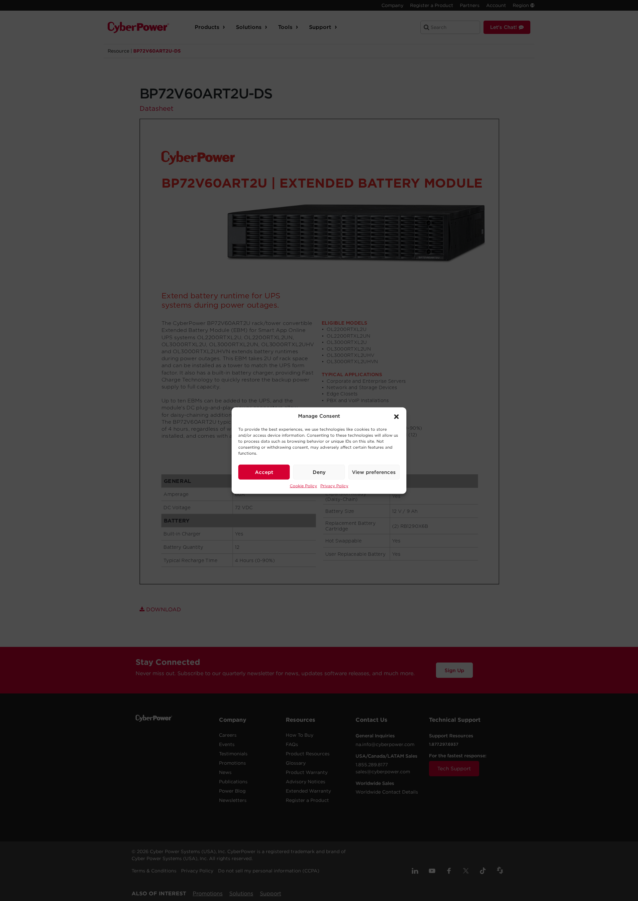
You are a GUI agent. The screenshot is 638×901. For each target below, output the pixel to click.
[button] (396, 416)
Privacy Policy (334, 485)
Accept (264, 472)
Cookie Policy (303, 485)
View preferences (374, 472)
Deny (319, 472)
